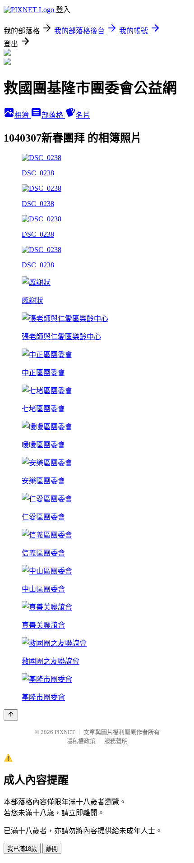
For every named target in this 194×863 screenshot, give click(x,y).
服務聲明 (116, 741)
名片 (83, 115)
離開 (52, 848)
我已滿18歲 (22, 848)
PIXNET (65, 732)
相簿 (22, 115)
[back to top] (11, 715)
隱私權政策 (81, 741)
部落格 (53, 115)
